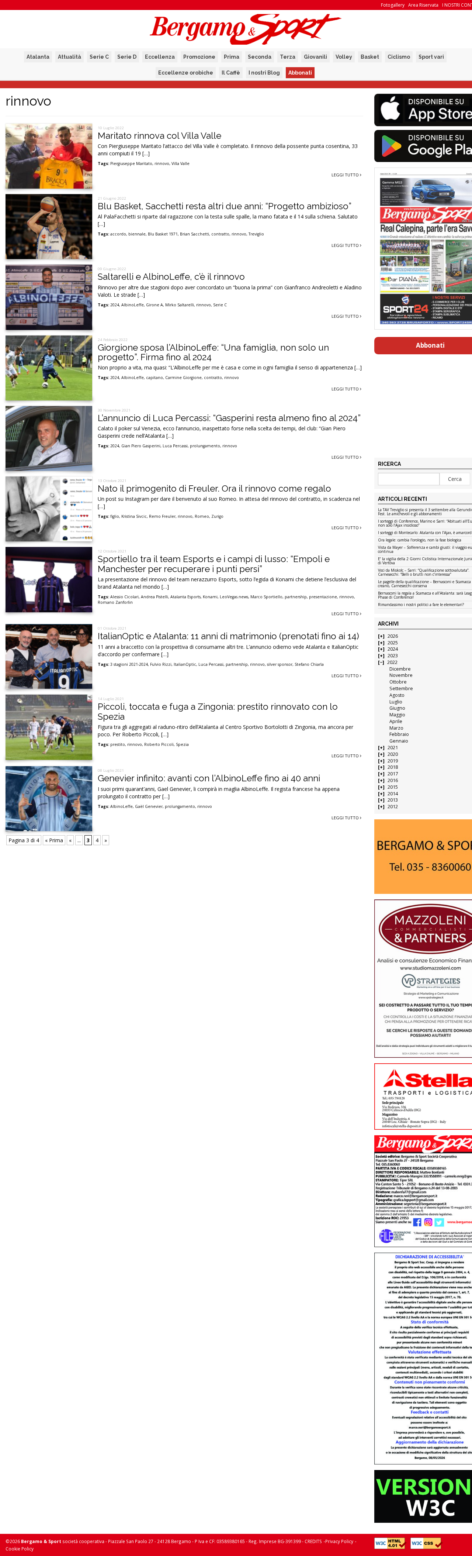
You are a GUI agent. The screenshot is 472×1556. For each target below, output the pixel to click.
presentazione (323, 596)
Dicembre (400, 669)
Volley (344, 57)
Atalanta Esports (185, 596)
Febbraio (399, 734)
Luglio (395, 702)
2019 (393, 761)
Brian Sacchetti (194, 234)
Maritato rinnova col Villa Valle (159, 135)
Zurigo (217, 516)
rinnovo (162, 163)
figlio (114, 516)
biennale (137, 234)
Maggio (397, 715)
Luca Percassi (175, 445)
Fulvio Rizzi (160, 664)
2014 (393, 794)
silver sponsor (279, 664)
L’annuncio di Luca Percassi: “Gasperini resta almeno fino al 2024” (229, 418)
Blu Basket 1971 (163, 234)
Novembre (401, 675)
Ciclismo (399, 57)
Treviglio (256, 234)
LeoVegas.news (234, 596)
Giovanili (315, 57)
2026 (393, 636)
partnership (296, 596)
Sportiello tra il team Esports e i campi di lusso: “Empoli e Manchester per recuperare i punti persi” (214, 564)
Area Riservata (423, 5)
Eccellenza (160, 57)
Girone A (154, 304)
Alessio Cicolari (124, 596)
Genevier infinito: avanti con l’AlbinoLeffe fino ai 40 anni (209, 778)
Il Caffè (231, 73)
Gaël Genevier (149, 806)
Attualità (69, 57)
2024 (114, 304)
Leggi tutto (346, 175)
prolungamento (205, 445)
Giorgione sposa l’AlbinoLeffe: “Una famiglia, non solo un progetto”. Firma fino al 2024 (213, 352)
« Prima (54, 840)
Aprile (395, 721)
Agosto (397, 695)
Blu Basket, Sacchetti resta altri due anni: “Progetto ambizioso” (224, 206)
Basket (370, 57)
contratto (220, 234)
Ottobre (398, 682)
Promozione (199, 57)
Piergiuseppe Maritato (131, 163)
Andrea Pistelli (154, 596)
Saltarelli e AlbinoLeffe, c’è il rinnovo (171, 276)
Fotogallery (393, 5)
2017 (393, 774)
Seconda (259, 57)
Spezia (182, 744)
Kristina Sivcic (134, 516)
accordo (118, 234)
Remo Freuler (162, 516)
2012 (393, 806)
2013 (393, 800)
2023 (393, 656)
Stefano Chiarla (309, 664)
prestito (117, 744)
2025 (393, 643)
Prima (231, 57)
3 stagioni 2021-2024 (129, 664)
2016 (393, 780)
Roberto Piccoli (159, 744)
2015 (393, 787)
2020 (393, 754)
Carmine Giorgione (183, 377)
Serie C (99, 57)
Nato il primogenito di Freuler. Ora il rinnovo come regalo (214, 488)
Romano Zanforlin (115, 602)
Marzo (396, 728)
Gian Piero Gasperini (140, 445)
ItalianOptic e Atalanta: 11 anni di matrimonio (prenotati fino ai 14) (228, 636)
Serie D (126, 57)
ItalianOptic (185, 664)
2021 (393, 747)
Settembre (401, 688)
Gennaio (398, 741)
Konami (210, 596)
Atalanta (38, 57)
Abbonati (300, 73)
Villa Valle (180, 163)
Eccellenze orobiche (185, 73)
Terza (287, 57)
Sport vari (431, 57)
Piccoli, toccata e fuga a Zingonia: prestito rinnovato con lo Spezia (218, 711)
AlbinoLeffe (132, 304)
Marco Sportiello (266, 596)
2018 (393, 767)
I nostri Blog (264, 73)
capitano (154, 377)
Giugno (397, 708)
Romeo (202, 516)
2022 (392, 662)
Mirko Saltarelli (179, 304)
